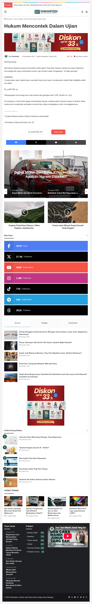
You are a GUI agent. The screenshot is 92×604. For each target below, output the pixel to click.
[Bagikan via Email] (56, 142)
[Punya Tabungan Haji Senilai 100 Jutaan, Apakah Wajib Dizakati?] (10, 345)
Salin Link (58, 132)
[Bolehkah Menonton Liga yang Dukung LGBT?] (79, 501)
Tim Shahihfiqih (14, 56)
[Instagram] (77, 597)
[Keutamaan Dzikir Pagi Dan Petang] (10, 472)
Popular (44, 323)
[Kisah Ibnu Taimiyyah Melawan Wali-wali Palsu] (10, 366)
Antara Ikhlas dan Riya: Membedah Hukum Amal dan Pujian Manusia (35, 5)
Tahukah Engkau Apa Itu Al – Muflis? (34, 448)
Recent (17, 323)
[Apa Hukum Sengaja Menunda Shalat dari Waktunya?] (13, 501)
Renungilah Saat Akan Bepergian (32, 458)
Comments (73, 323)
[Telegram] (80, 597)
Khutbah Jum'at (33, 552)
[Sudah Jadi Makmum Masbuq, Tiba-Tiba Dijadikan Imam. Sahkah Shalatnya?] (10, 356)
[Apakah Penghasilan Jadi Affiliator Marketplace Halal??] (35, 501)
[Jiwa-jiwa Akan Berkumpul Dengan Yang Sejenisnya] (10, 440)
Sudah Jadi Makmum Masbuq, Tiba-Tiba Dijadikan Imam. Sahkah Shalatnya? (50, 353)
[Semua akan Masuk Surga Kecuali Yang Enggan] (68, 212)
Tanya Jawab (18, 19)
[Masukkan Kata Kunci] (86, 12)
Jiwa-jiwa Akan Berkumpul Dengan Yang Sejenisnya (40, 437)
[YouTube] (74, 597)
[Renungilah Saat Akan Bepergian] (10, 461)
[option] (46, 174)
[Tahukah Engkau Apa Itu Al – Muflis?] (10, 450)
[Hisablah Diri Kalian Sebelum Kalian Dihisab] (10, 482)
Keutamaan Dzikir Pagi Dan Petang (33, 469)
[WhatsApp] (86, 597)
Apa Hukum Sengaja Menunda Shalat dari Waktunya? (12, 511)
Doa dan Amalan (33, 548)
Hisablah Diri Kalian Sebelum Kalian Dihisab (37, 479)
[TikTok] (83, 597)
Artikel (29, 544)
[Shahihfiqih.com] (46, 11)
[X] (36, 142)
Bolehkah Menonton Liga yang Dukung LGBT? (78, 511)
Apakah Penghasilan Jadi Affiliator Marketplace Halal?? (34, 511)
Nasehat (30, 536)
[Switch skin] (82, 12)
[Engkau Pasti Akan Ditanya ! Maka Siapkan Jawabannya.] (24, 212)
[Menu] (5, 12)
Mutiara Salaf (32, 533)
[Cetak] (76, 142)
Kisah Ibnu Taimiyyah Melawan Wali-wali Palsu (38, 364)
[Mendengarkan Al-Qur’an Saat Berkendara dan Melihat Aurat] (57, 501)
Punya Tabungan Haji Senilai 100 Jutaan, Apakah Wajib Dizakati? (45, 342)
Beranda (9, 19)
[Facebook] (16, 142)
